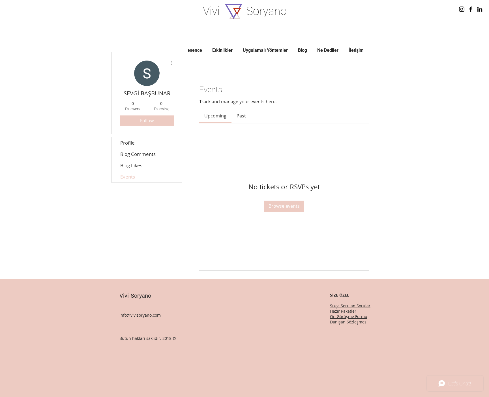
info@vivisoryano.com (140, 315)
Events (127, 176)
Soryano (266, 11)
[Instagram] (461, 9)
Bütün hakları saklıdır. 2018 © (148, 338)
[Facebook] (470, 9)
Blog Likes (131, 165)
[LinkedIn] (479, 9)
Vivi (211, 11)
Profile (127, 143)
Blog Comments (138, 154)
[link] (215, 116)
